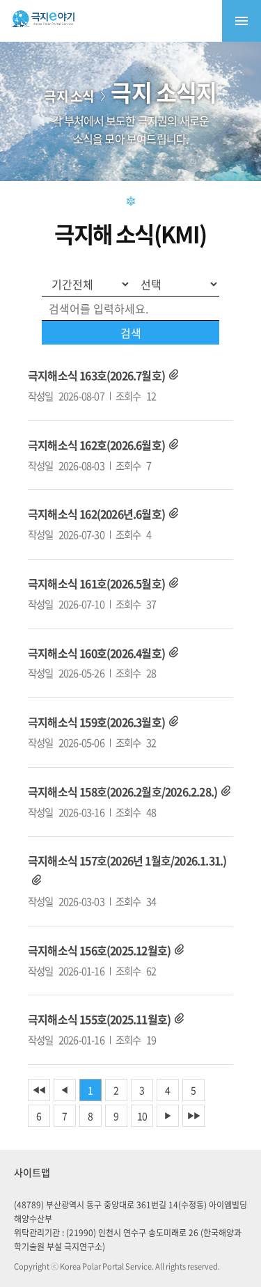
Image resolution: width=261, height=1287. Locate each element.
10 (142, 1116)
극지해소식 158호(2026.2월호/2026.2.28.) (122, 791)
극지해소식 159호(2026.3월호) (96, 721)
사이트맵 (32, 1172)
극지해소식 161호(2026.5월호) (96, 583)
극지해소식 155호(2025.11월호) (99, 1019)
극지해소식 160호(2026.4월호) (96, 653)
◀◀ (39, 1089)
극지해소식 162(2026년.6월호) (96, 513)
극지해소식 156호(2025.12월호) (99, 950)
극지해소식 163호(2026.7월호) (96, 375)
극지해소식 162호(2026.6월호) (96, 444)
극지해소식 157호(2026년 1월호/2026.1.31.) (127, 860)
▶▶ (193, 1115)
